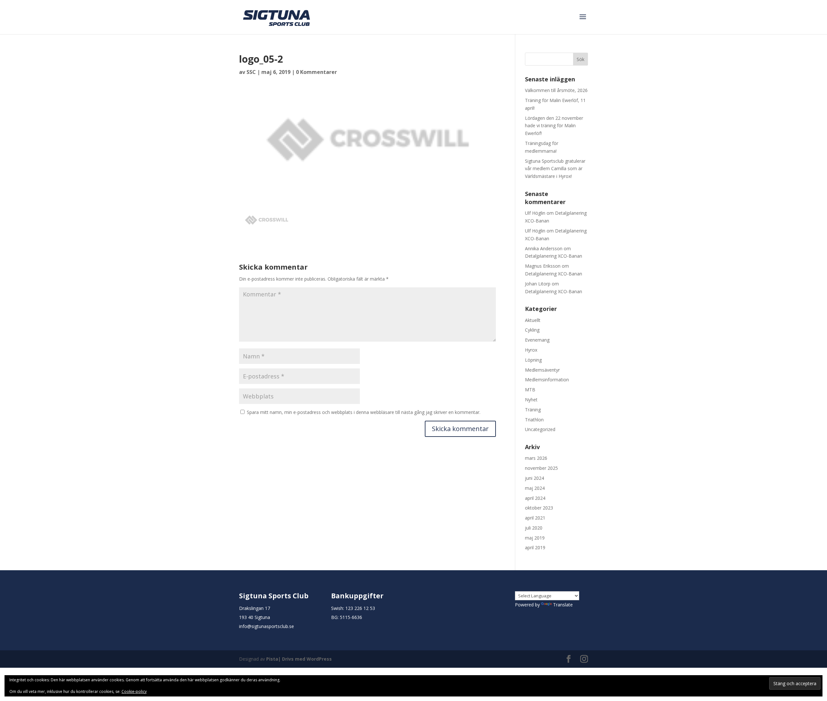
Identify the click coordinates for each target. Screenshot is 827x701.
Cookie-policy (134, 691)
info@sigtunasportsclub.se (266, 626)
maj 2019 (535, 538)
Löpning (533, 360)
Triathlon (534, 420)
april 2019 (535, 547)
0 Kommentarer (316, 72)
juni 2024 (534, 478)
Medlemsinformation (547, 379)
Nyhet (531, 400)
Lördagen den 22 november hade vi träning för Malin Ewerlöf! (554, 126)
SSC (251, 72)
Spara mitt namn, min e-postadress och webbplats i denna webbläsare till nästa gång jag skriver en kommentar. (363, 412)
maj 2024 (535, 488)
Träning (533, 410)
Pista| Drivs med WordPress (299, 659)
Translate (563, 605)
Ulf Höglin (535, 213)
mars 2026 (536, 458)
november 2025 (541, 468)
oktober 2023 (539, 508)
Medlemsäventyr (542, 370)
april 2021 (535, 518)
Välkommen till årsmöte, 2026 (556, 90)
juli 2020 (533, 528)
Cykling (532, 330)
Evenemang (537, 340)
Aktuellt (532, 320)
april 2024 (535, 498)
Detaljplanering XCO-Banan (553, 256)
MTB (530, 390)
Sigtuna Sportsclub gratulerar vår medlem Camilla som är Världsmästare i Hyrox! (555, 169)
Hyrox (531, 350)
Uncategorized (540, 429)
